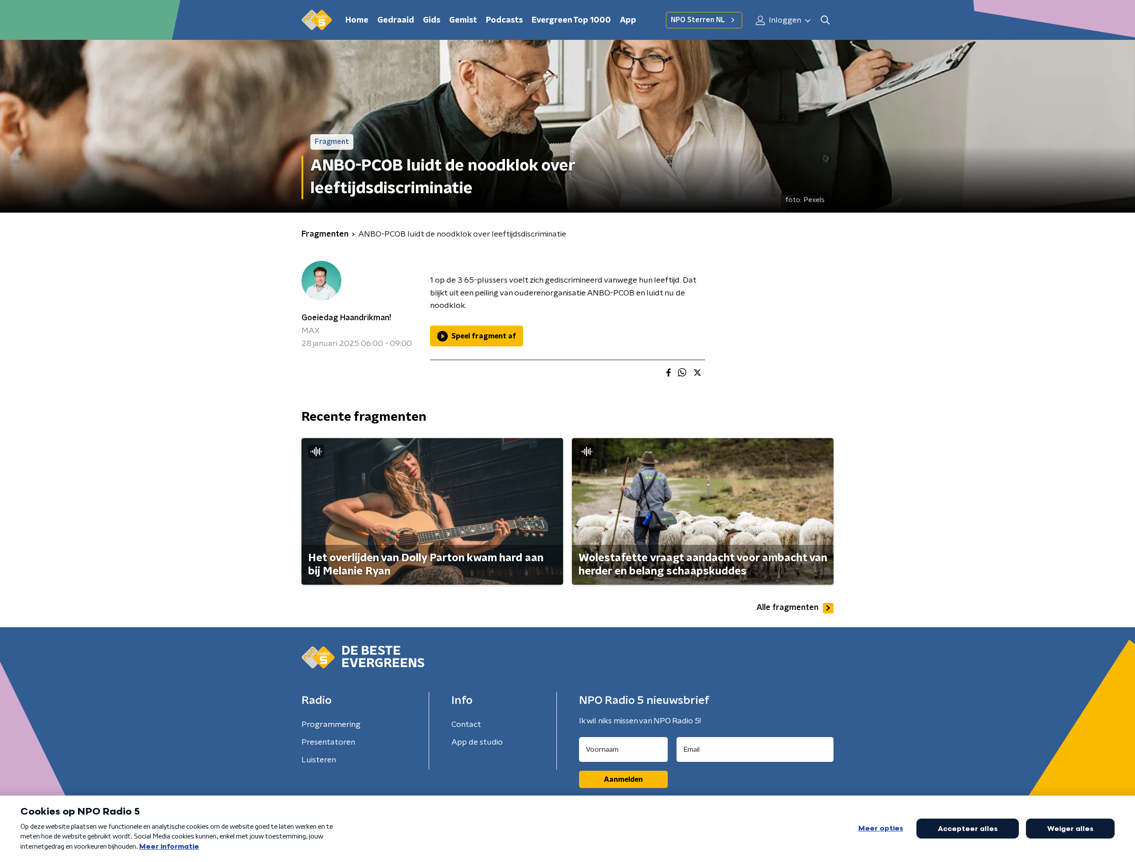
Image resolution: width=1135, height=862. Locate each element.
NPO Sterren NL (698, 19)
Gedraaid (395, 20)
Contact (466, 725)
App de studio (477, 742)
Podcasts (504, 20)
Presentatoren (328, 742)
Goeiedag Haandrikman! (346, 318)
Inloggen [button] (784, 20)
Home (356, 20)
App (628, 20)
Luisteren (318, 760)
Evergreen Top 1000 (571, 20)
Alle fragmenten (787, 608)
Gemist (463, 20)
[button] (825, 20)
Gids (431, 20)
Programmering (330, 725)
